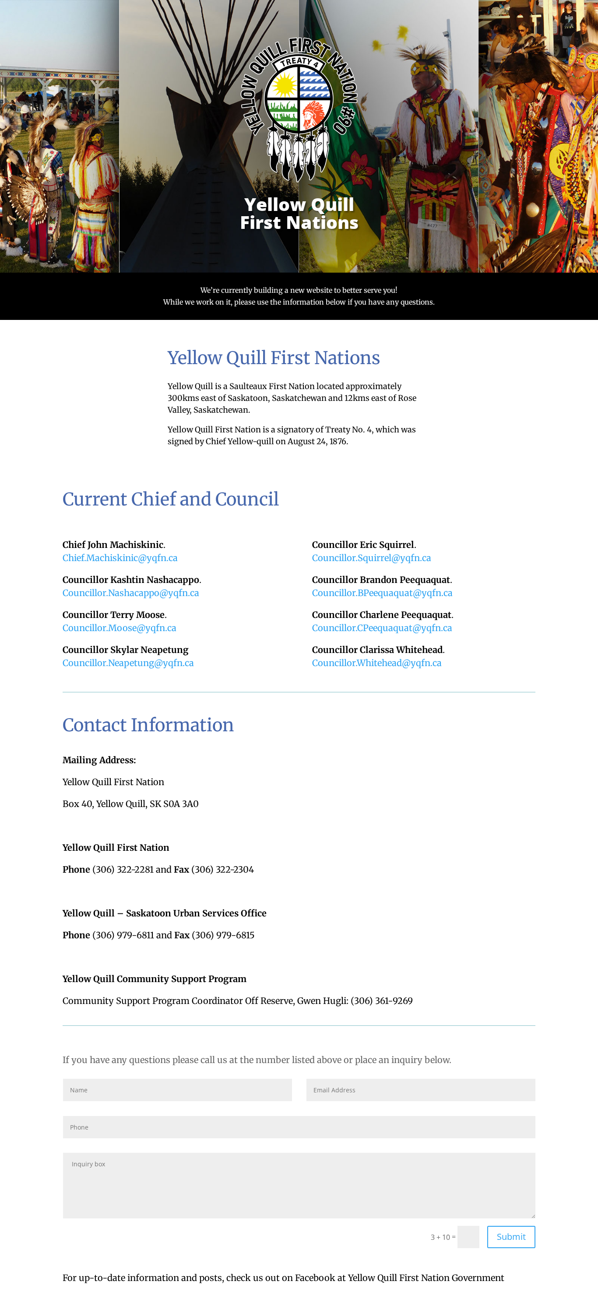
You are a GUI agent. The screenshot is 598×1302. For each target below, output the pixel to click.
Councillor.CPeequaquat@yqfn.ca (382, 627)
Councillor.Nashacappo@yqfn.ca (131, 592)
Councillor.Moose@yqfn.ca (119, 627)
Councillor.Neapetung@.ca (128, 662)
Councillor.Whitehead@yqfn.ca (377, 662)
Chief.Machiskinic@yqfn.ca (120, 557)
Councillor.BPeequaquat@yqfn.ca (382, 592)
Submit (511, 1236)
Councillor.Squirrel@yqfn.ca (371, 557)
